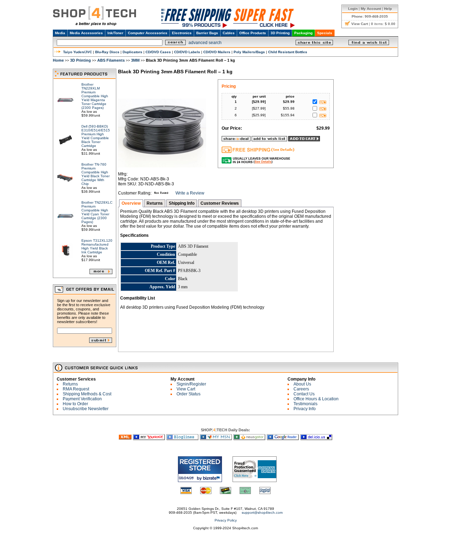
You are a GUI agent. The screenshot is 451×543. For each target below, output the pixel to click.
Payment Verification (82, 398)
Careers (301, 389)
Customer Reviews (219, 203)
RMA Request (76, 389)
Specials (324, 33)
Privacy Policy (226, 520)
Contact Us (304, 393)
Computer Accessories (147, 33)
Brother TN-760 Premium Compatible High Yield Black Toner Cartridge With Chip (95, 174)
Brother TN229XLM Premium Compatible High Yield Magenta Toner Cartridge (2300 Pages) (94, 96)
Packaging (303, 33)
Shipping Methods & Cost (87, 393)
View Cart (186, 389)
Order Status (188, 393)
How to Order (75, 403)
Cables (229, 33)
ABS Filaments (111, 60)
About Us (302, 384)
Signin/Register (191, 384)
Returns (155, 203)
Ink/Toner (115, 33)
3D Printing (280, 33)
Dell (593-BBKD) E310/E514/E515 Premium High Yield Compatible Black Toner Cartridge (95, 136)
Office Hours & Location (316, 398)
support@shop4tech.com (262, 512)
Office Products (252, 33)
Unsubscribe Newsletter (86, 408)
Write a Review (189, 193)
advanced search (205, 42)
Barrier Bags (207, 33)
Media (60, 33)
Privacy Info (305, 408)
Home (58, 60)
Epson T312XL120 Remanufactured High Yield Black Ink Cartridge (96, 246)
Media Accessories (86, 33)
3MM (135, 60)
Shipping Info (181, 203)
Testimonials (305, 403)
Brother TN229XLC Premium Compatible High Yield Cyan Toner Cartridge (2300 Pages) (96, 212)
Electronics (182, 33)
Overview (131, 203)
